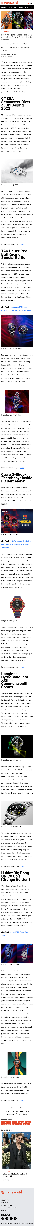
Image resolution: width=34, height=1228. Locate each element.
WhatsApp (25, 1111)
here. (22, 244)
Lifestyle (21, 7)
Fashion (4, 7)
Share (9, 1111)
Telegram (11, 1114)
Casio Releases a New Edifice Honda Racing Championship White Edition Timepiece (16, 544)
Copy (26, 1114)
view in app (28, 7)
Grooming (12, 7)
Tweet (17, 1111)
